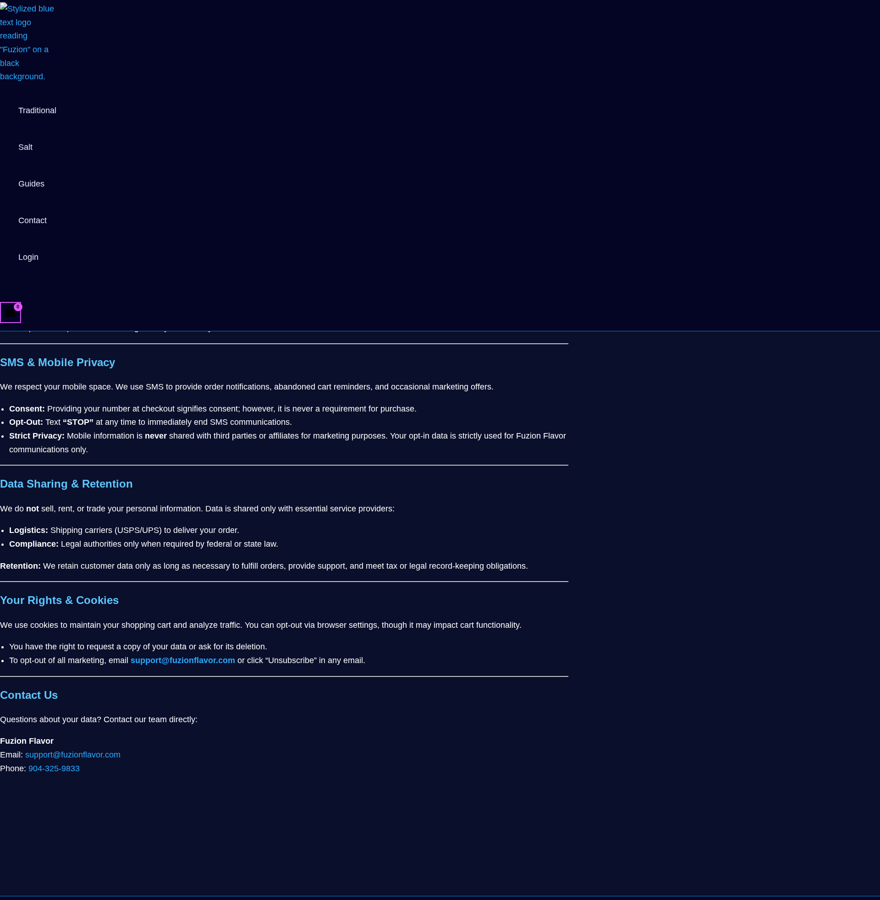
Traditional (37, 110)
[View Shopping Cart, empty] (10, 312)
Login (28, 257)
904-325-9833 (54, 768)
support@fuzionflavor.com (183, 660)
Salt (25, 147)
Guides (31, 183)
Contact (32, 220)
